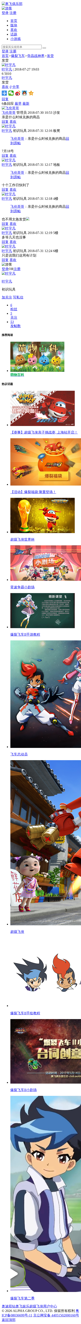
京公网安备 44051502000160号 (56, 1315)
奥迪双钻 (9, 1306)
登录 (5, 13)
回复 (5, 99)
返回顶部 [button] (9, 1320)
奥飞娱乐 (22, 1306)
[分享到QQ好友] (24, 93)
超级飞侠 (36, 1306)
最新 (25, 103)
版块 (13, 25)
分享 (15, 87)
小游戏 (15, 39)
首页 (13, 21)
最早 (18, 103)
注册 (13, 13)
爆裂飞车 (18, 56)
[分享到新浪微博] (18, 93)
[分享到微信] (11, 93)
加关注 (7, 297)
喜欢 (13, 30)
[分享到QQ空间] (31, 93)
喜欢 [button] (6, 87)
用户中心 (50, 1306)
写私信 (18, 297)
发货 (50, 56)
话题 (13, 34)
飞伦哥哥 (9, 112)
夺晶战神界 (35, 56)
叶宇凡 (7, 69)
